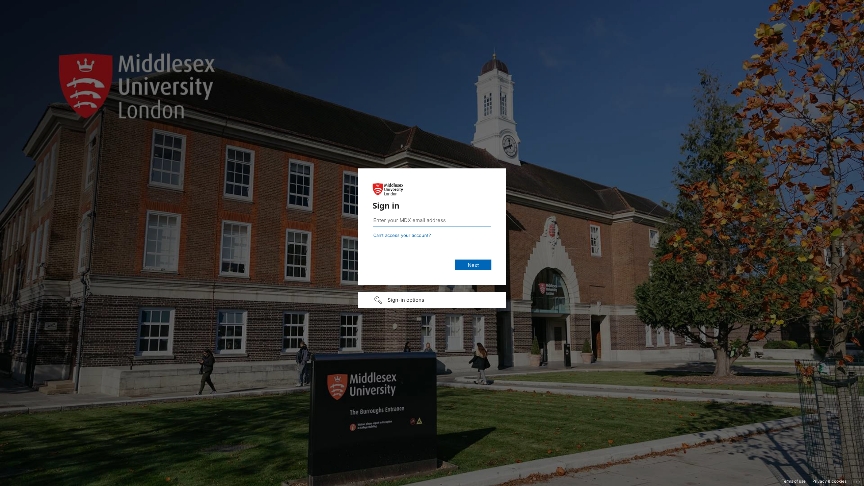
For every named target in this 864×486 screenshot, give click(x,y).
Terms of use (794, 481)
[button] (432, 300)
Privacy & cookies (829, 481)
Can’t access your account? (402, 235)
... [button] (857, 480)
